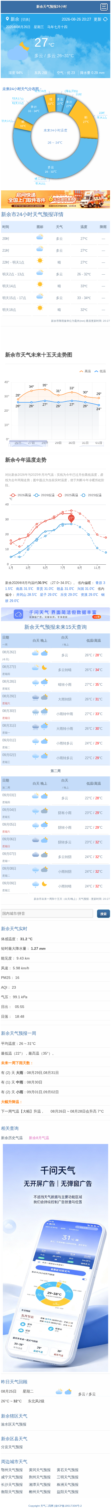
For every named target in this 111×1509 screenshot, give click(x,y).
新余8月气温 (39, 1138)
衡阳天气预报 (12, 1492)
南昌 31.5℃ (24, 589)
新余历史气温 (12, 1138)
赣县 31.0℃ (65, 589)
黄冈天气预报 (40, 1470)
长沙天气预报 (12, 1484)
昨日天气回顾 (14, 1381)
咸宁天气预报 (12, 1477)
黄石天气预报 (67, 1470)
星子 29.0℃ (48, 595)
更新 (97, 19)
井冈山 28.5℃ (26, 595)
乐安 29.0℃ (69, 595)
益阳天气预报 (67, 1492)
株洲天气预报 (67, 1484)
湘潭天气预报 (40, 1484)
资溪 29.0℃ (89, 595)
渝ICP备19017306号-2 (68, 1505)
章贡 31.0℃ (45, 589)
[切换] (25, 19)
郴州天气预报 (40, 1492)
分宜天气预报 (12, 1447)
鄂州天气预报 (12, 1470)
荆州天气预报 (40, 1477)
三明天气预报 (67, 1477)
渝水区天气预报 (13, 1424)
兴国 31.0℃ (85, 589)
